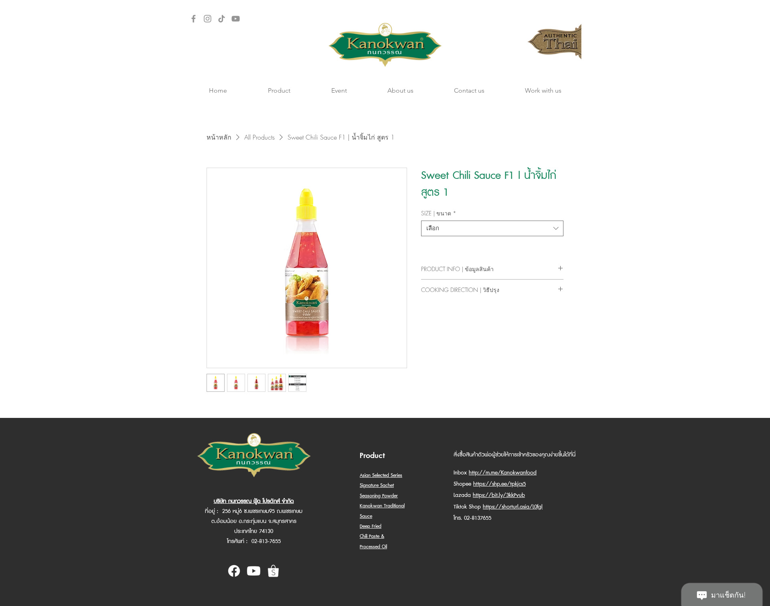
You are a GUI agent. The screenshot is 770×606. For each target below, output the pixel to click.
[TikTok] (222, 19)
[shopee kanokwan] (273, 571)
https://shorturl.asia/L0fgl (513, 507)
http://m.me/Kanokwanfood (503, 473)
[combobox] (492, 228)
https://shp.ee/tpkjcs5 (499, 484)
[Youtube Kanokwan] (253, 571)
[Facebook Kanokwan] (234, 571)
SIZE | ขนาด (438, 213)
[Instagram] (208, 19)
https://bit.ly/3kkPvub (499, 495)
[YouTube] (236, 19)
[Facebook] (193, 19)
